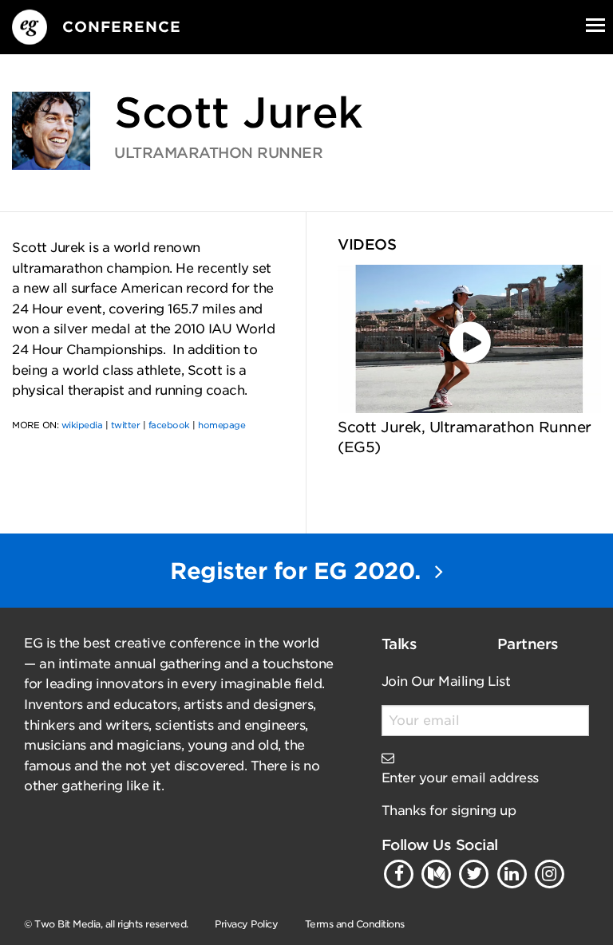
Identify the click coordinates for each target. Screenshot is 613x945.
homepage (221, 425)
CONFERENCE (121, 26)
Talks (399, 644)
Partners (528, 644)
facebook (169, 425)
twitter (125, 425)
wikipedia (82, 425)
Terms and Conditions (355, 924)
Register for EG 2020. (298, 571)
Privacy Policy (246, 924)
